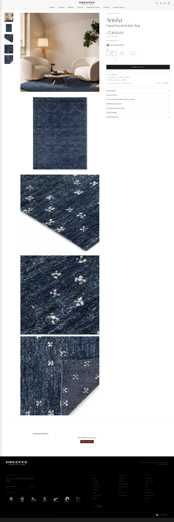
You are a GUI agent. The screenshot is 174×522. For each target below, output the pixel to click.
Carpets (52, 7)
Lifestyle (148, 498)
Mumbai (95, 481)
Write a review (87, 441)
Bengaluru (96, 486)
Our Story (106, 7)
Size (146, 486)
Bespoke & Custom (93, 7)
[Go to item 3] (8, 38)
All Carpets (149, 478)
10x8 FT (113, 13)
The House (122, 492)
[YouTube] (102, 506)
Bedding (71, 7)
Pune (94, 492)
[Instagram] (93, 506)
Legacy (121, 481)
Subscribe (31, 486)
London (95, 498)
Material (148, 489)
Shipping (46, 514)
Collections (149, 492)
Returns (52, 514)
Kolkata (95, 489)
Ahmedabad (97, 495)
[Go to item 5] (8, 59)
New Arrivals (149, 481)
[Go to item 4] (8, 49)
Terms (41, 514)
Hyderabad (96, 484)
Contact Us (122, 478)
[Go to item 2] (8, 27)
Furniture (80, 7)
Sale (146, 501)
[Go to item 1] (8, 17)
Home (108, 13)
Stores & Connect (119, 7)
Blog (120, 489)
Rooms (147, 484)
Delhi (94, 478)
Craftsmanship (124, 486)
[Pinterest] (99, 506)
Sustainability (123, 484)
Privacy (36, 514)
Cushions (61, 7)
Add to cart (138, 67)
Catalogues (123, 495)
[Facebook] (96, 506)
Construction (149, 495)
